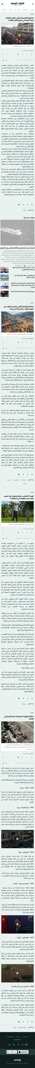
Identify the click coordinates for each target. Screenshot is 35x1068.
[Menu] (33, 3)
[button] (17, 837)
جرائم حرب (16, 479)
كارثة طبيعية (22, 1026)
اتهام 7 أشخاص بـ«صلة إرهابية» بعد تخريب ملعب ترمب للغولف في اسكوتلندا (19, 496)
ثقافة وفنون (3, 8)
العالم (19, 8)
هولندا (9, 479)
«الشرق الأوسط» (26, 49)
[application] (17, 837)
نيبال (15, 1026)
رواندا (24, 482)
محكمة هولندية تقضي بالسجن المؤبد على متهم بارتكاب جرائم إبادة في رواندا (19, 306)
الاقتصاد (10, 8)
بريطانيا (24, 702)
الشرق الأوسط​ (25, 8)
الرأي (15, 8)
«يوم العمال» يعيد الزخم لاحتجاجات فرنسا (23, 290)
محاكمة (24, 479)
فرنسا (24, 209)
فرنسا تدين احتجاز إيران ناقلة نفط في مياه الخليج (17, 246)
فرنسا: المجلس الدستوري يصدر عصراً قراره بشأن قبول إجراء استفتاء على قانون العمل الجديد (23, 284)
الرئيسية (32, 8)
